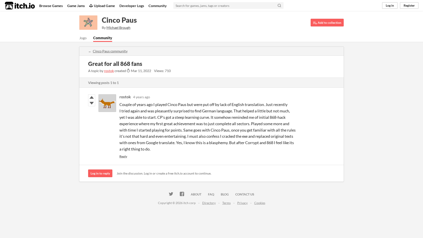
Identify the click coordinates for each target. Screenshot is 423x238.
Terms (226, 203)
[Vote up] (91, 97)
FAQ (211, 194)
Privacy (242, 203)
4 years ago (141, 97)
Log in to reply (100, 173)
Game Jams (76, 6)
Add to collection (329, 22)
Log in (390, 5)
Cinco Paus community (110, 51)
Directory (209, 203)
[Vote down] (91, 103)
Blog (225, 194)
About (196, 194)
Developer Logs (131, 6)
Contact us (244, 194)
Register (409, 5)
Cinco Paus (119, 20)
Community (157, 6)
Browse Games (51, 6)
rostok (109, 71)
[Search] (279, 5)
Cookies (259, 203)
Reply (123, 156)
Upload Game (104, 6)
